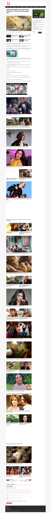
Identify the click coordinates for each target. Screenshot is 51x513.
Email (7, 496)
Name (7, 494)
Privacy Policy (7, 508)
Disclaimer (7, 507)
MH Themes (16, 511)
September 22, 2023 (9, 14)
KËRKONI (34, 31)
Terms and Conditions (8, 509)
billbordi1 (14, 14)
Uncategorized (17, 14)
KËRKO (40, 32)
